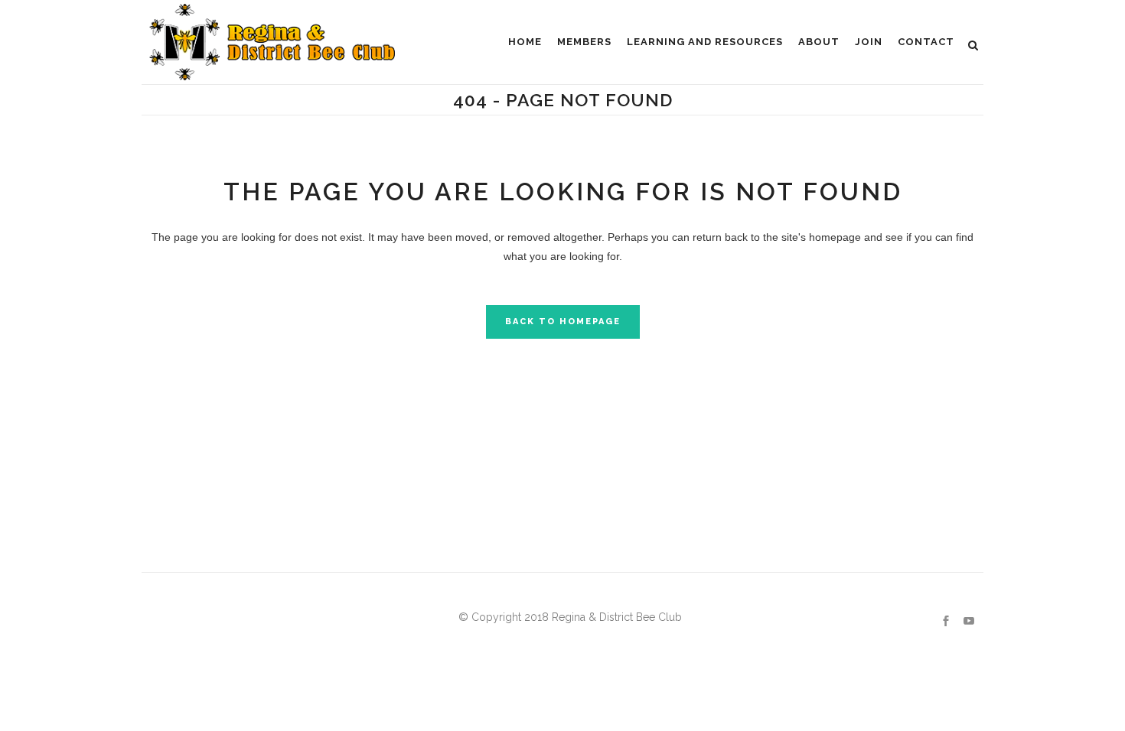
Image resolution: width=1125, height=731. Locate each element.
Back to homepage (563, 322)
